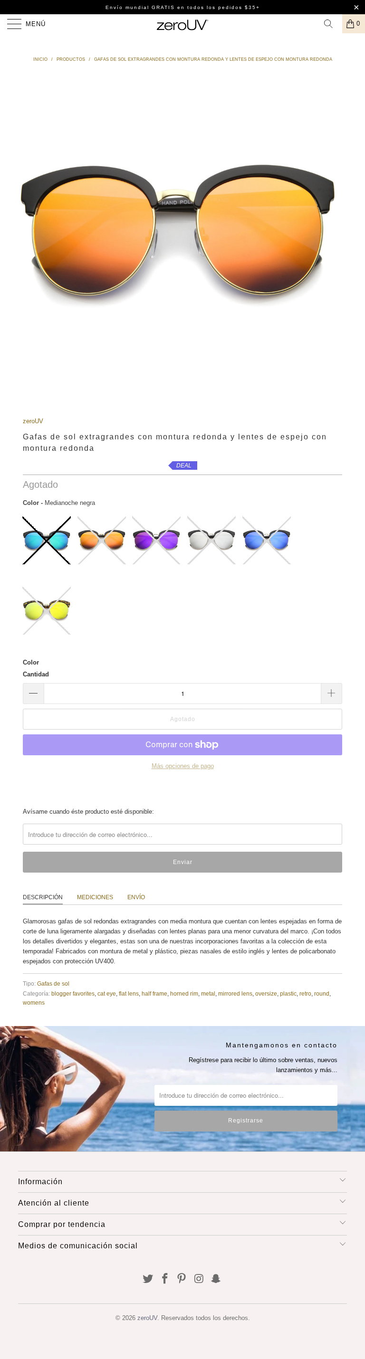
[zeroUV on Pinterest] (182, 1279)
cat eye (106, 993)
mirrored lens (235, 993)
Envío (136, 897)
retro (305, 993)
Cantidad (36, 674)
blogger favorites (73, 993)
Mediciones (95, 897)
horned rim (184, 993)
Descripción (43, 897)
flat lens (129, 993)
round (321, 993)
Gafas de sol (53, 983)
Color (31, 662)
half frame (154, 993)
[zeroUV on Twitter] (148, 1279)
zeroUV (33, 421)
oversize (266, 993)
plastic (288, 993)
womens (34, 1002)
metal (208, 993)
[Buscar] (331, 23)
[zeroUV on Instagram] (199, 1279)
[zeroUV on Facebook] (165, 1279)
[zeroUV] (182, 23)
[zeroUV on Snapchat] (216, 1279)
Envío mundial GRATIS (140, 7)
